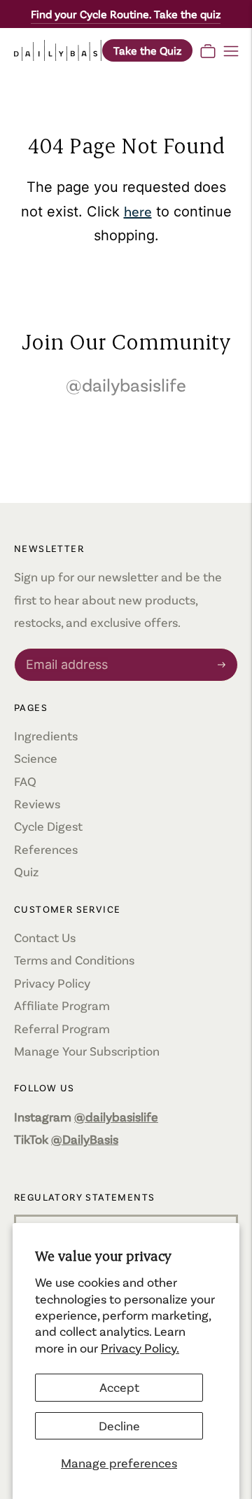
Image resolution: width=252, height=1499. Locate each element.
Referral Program (62, 1028)
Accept (119, 1387)
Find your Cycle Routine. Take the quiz (125, 13)
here (138, 210)
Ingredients (46, 735)
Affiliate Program (62, 1005)
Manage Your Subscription (87, 1050)
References (46, 849)
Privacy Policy (52, 982)
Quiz (26, 871)
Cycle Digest (48, 826)
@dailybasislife (126, 384)
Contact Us (45, 937)
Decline (119, 1425)
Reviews (37, 803)
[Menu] (231, 50)
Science (35, 758)
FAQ (25, 781)
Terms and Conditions (74, 959)
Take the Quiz (147, 50)
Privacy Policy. (140, 1347)
